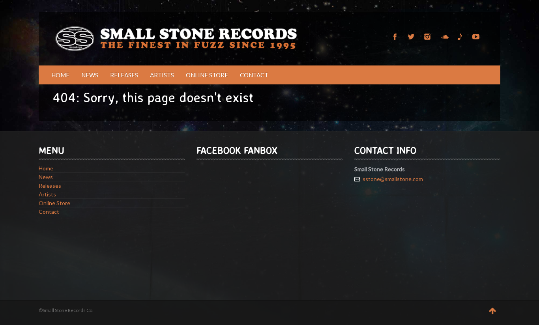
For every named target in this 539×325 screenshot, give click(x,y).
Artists (162, 74)
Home (60, 74)
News (89, 74)
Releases (124, 74)
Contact (254, 74)
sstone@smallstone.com (393, 179)
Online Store (207, 74)
